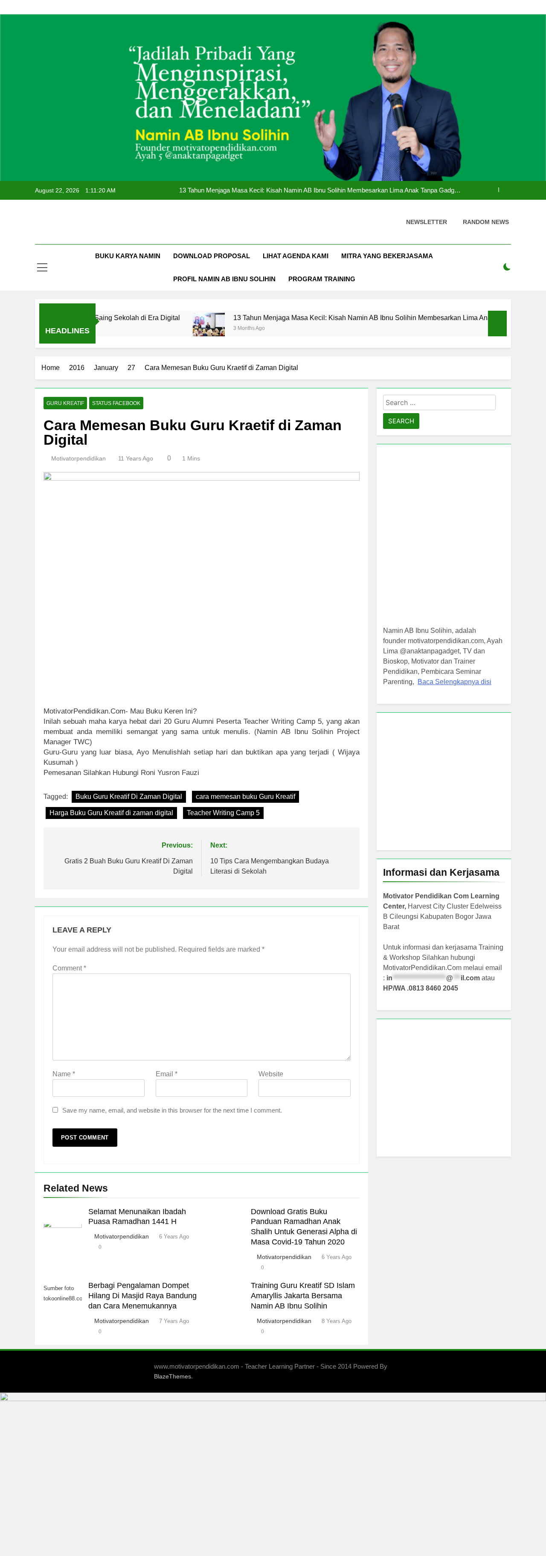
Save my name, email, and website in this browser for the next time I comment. (172, 1110)
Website (270, 1074)
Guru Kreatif (65, 403)
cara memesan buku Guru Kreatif (245, 796)
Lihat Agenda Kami (295, 255)
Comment (69, 968)
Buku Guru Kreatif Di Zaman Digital (129, 796)
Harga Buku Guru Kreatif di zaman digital (111, 812)
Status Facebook (116, 403)
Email (166, 1074)
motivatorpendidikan (78, 458)
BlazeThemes (172, 1376)
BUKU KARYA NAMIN (127, 255)
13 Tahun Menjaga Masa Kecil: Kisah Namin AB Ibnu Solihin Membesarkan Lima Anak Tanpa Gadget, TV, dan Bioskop (320, 190)
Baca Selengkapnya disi (454, 681)
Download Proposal (211, 255)
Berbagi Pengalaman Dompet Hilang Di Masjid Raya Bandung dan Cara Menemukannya (142, 1295)
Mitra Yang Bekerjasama (387, 255)
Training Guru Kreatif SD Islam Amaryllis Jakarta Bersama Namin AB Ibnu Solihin (303, 1295)
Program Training (321, 279)
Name (63, 1074)
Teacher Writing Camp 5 (223, 812)
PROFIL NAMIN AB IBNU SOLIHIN (224, 279)
